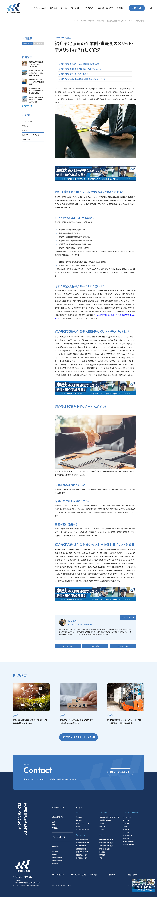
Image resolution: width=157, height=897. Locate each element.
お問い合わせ (137, 8)
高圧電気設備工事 (129, 841)
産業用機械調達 (81, 849)
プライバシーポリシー (66, 886)
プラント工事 (127, 817)
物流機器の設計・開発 (83, 843)
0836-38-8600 (21, 885)
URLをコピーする (122, 646)
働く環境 (55, 851)
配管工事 (126, 823)
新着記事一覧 (27, 106)
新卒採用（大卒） (57, 857)
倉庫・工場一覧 (57, 817)
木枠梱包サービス (81, 858)
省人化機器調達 (81, 846)
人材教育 (102, 829)
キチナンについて (58, 807)
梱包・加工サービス (82, 852)
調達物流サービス (81, 855)
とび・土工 (126, 838)
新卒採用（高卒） (57, 860)
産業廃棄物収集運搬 (82, 829)
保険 (100, 858)
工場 (53, 825)
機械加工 (126, 826)
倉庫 (53, 822)
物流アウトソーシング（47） (30, 135)
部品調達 (102, 852)
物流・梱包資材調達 (82, 840)
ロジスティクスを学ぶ (78, 874)
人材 (68, 37)
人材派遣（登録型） (105, 820)
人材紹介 (102, 823)
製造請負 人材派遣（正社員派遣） (109, 817)
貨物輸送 (79, 817)
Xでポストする (67, 646)
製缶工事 (126, 820)
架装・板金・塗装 (104, 849)
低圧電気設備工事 (129, 845)
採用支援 (102, 826)
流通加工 (79, 826)
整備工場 (55, 828)
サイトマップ (55, 886)
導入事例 (93, 874)
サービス (79, 807)
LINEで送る (95, 646)
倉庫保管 (79, 820)
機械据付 (126, 829)
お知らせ (112, 874)
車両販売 (102, 855)
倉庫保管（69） (26, 139)
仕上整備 (126, 832)
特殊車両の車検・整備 (106, 843)
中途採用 (55, 863)
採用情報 (55, 846)
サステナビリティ (58, 874)
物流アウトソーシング (82, 823)
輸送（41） (25, 130)
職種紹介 (55, 854)
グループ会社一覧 (58, 837)
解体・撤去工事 (127, 835)
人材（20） (25, 126)
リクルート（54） (27, 121)
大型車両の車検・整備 (106, 840)
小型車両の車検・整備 (106, 846)
